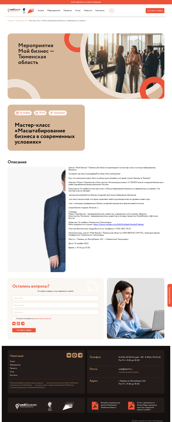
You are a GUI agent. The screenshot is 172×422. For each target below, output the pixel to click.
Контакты (99, 10)
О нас (78, 10)
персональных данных (42, 318)
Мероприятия (53, 10)
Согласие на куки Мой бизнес (21, 385)
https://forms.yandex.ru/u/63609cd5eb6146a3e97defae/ (118, 224)
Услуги (41, 10)
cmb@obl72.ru (125, 369)
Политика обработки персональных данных (27, 383)
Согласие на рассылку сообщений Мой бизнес (27, 387)
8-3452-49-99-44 (127, 357)
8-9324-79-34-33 (153, 357)
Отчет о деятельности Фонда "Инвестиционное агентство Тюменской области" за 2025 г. (147, 406)
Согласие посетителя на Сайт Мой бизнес (62, 383)
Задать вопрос (169, 295)
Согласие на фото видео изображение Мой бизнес (54, 385)
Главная (11, 21)
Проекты (67, 10)
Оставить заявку (155, 10)
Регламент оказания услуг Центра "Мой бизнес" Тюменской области (110, 405)
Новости (88, 10)
